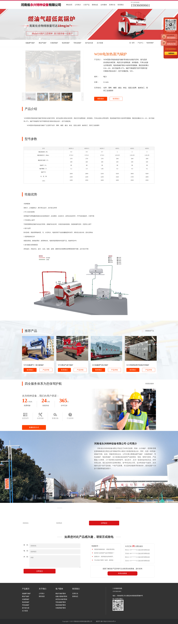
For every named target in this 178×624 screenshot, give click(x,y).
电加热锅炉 (66, 43)
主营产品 (86, 5)
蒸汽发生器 (89, 43)
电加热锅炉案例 (61, 605)
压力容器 (100, 43)
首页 (133, 43)
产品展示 (25, 589)
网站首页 (69, 5)
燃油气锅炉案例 (61, 593)
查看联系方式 (34, 427)
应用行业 (112, 5)
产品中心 (140, 43)
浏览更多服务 (149, 383)
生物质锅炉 (54, 43)
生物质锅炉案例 (61, 608)
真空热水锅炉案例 (61, 599)
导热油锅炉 (77, 43)
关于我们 (42, 589)
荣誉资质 (42, 596)
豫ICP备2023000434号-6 (108, 621)
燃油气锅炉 (42, 43)
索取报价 (100, 99)
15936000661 (170, 49)
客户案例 (59, 589)
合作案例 (104, 5)
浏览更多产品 (149, 331)
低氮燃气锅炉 (30, 43)
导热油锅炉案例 (61, 602)
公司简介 (78, 5)
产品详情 (46, 370)
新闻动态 (95, 5)
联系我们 (121, 5)
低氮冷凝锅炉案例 (61, 596)
